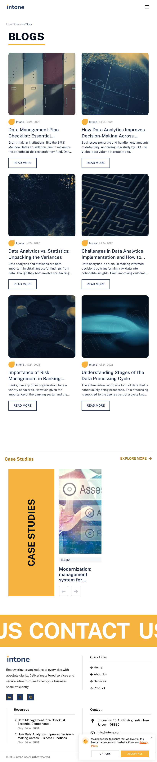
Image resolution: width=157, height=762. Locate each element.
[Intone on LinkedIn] (9, 697)
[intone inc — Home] (15, 6)
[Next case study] (75, 591)
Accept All (135, 753)
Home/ (9, 24)
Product (99, 688)
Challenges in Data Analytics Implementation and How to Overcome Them (112, 257)
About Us (100, 674)
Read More (23, 163)
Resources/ (19, 24)
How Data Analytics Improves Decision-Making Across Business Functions (113, 136)
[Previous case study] (63, 591)
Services (100, 681)
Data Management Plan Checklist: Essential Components (33, 136)
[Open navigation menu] (147, 7)
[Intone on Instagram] (30, 697)
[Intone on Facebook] (20, 697)
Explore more (133, 458)
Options (105, 753)
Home (98, 667)
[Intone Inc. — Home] (40, 659)
